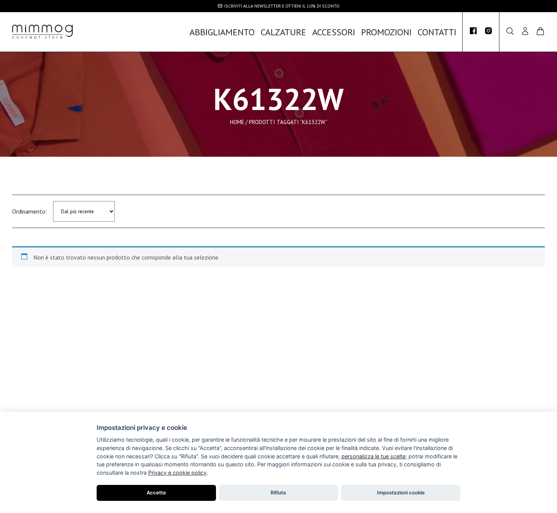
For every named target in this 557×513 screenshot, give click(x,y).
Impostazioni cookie (401, 492)
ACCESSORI (333, 32)
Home (237, 121)
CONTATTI (437, 32)
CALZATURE (283, 32)
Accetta (156, 492)
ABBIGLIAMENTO (222, 32)
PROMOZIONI (386, 32)
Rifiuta (278, 492)
